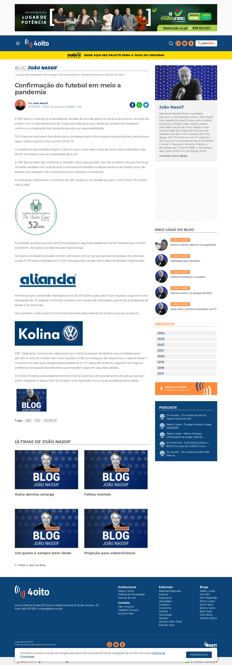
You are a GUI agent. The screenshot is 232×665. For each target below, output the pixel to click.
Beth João (206, 611)
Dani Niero (206, 614)
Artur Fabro (206, 604)
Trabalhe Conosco (128, 610)
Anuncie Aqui (126, 613)
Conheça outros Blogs (173, 155)
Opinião (163, 618)
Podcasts (168, 407)
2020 (161, 356)
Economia (165, 608)
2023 (160, 339)
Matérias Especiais (170, 591)
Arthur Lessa (207, 601)
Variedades (165, 601)
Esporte (163, 594)
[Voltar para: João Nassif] (186, 82)
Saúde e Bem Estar (170, 621)
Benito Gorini (207, 608)
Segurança (165, 597)
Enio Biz (205, 594)
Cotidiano (164, 604)
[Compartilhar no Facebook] (132, 105)
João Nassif (40, 103)
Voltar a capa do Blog (31, 565)
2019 (160, 362)
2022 (160, 344)
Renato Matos (208, 618)
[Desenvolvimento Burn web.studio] (210, 644)
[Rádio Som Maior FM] (206, 43)
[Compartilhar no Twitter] (146, 105)
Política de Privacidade (131, 594)
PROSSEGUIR (199, 654)
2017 (160, 373)
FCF (37, 420)
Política (163, 611)
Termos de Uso (127, 597)
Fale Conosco (126, 606)
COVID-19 (50, 420)
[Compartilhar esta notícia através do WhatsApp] (139, 105)
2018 (160, 368)
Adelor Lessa (207, 591)
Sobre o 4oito (126, 591)
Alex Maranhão (208, 597)
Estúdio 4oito (167, 625)
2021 (160, 350)
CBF (28, 420)
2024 (161, 333)
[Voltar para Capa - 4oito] (52, 43)
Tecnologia (165, 614)
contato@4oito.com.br (50, 608)
